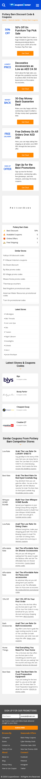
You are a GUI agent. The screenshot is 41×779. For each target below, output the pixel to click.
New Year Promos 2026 (29, 749)
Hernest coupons (22, 541)
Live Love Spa (10, 323)
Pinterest (24, 761)
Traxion (8, 332)
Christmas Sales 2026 (28, 745)
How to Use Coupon (9, 768)
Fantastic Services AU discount (26, 665)
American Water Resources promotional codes (19, 294)
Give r (7, 350)
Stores (4, 741)
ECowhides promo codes (24, 493)
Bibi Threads (10, 318)
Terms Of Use (7, 749)
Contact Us (6, 745)
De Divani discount (10, 265)
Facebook (24, 757)
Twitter (23, 768)
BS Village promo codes (12, 274)
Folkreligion (9, 314)
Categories (6, 738)
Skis (6, 327)
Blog (3, 761)
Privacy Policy (7, 765)
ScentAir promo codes (23, 517)
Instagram (24, 765)
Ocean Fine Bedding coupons (26, 469)
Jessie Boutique (11, 354)
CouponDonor (13, 776)
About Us (5, 757)
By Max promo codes (11, 269)
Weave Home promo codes (14, 279)
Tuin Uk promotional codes (14, 300)
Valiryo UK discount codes (13, 255)
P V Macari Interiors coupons (15, 260)
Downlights (9, 341)
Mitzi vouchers (28, 616)
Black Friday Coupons (28, 738)
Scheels (8, 345)
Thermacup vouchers (12, 284)
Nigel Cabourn (10, 336)
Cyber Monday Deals (28, 741)
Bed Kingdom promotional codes (16, 288)
